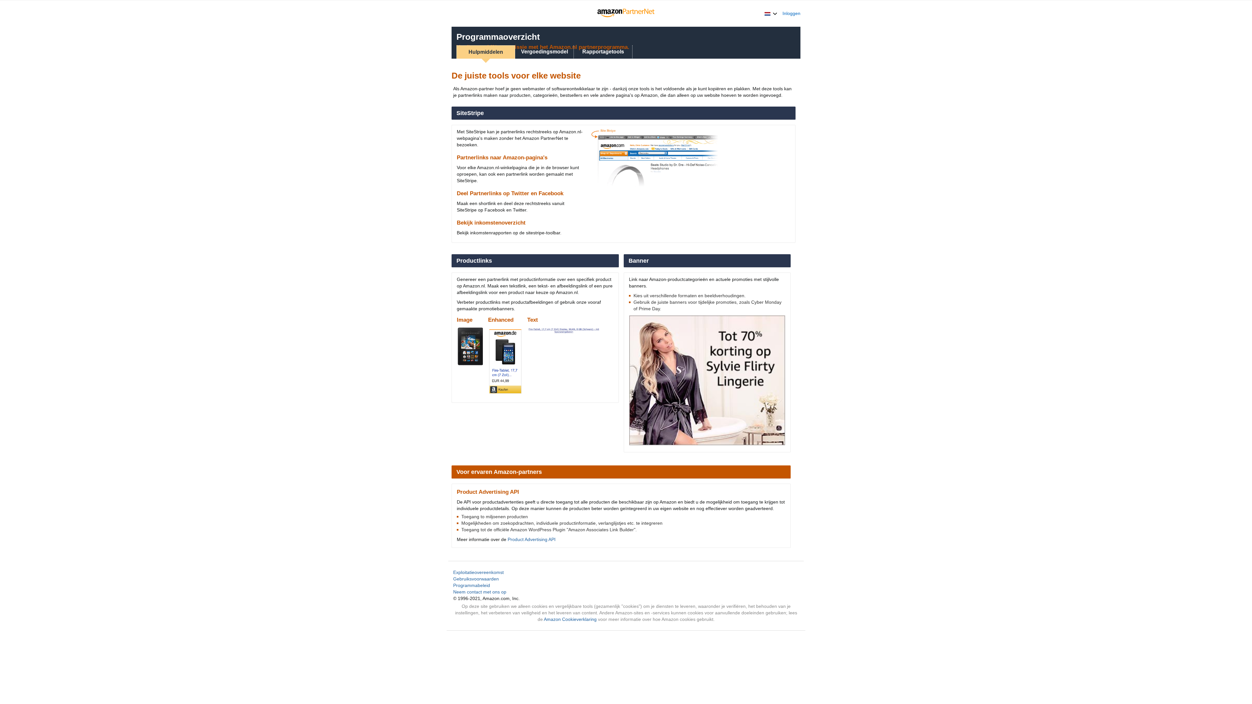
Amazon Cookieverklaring (570, 619)
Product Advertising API (532, 539)
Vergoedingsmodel (544, 51)
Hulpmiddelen (486, 52)
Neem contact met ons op (479, 591)
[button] (771, 13)
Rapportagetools (603, 51)
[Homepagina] (626, 13)
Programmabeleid (471, 585)
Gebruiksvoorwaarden (476, 578)
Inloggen (791, 13)
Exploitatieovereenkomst (478, 572)
